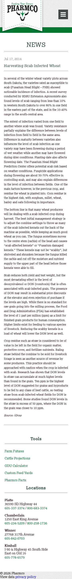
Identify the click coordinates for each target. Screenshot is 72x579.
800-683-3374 (37, 508)
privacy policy (25, 577)
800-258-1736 (37, 523)
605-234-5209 (15, 523)
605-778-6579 (15, 557)
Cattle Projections (17, 458)
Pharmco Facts (15, 480)
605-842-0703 (15, 538)
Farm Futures (14, 451)
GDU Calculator (16, 465)
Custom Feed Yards (19, 473)
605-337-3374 (15, 508)
